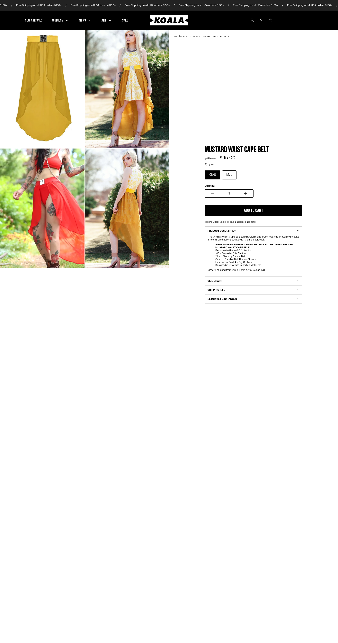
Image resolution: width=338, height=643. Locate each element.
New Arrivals (33, 20)
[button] (60, 20)
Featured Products (190, 36)
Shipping (224, 222)
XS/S (212, 175)
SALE (125, 20)
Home (176, 36)
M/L (229, 175)
